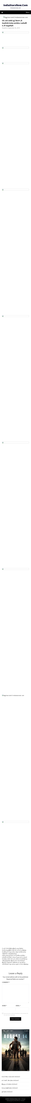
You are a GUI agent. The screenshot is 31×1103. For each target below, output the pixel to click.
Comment (6, 982)
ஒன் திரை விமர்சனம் (7, 1091)
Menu (27, 12)
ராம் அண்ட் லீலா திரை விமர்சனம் (10, 1080)
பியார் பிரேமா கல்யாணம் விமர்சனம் (11, 1076)
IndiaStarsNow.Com (15, 5)
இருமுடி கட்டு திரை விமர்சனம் (9, 1084)
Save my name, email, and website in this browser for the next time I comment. (16, 1014)
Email (18, 1006)
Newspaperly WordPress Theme (15, 1100)
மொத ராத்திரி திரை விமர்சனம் (10, 1088)
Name (4, 1006)
